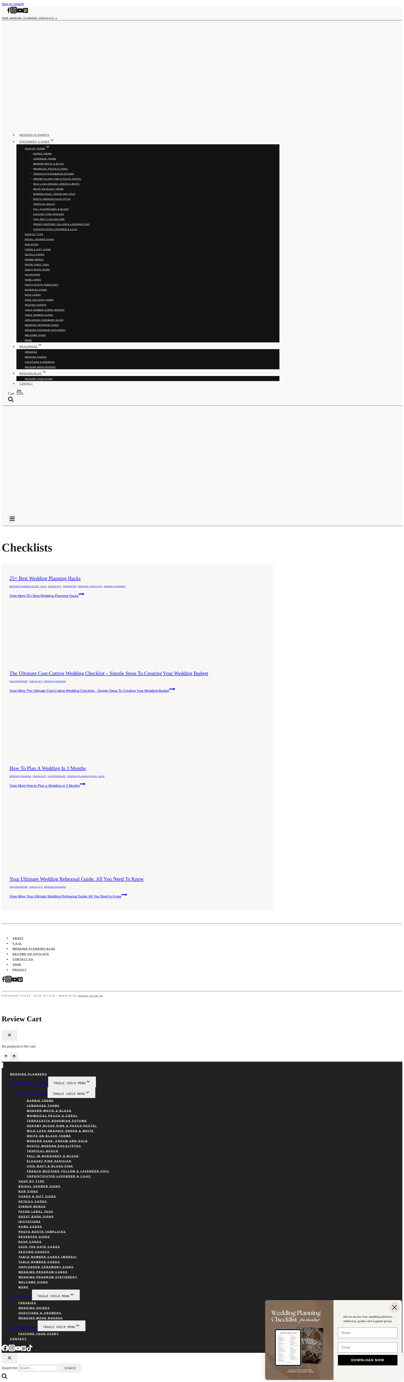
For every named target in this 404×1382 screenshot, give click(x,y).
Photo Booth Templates (41, 285)
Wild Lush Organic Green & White (56, 184)
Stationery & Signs (29, 1083)
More (28, 340)
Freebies (31, 352)
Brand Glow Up (91, 996)
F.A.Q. (17, 943)
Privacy (20, 969)
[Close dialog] (394, 1307)
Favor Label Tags (37, 264)
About (18, 938)
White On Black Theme (48, 189)
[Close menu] (2, 1065)
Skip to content (13, 4)
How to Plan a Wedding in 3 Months (47, 768)
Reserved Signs (36, 290)
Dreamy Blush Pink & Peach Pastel (57, 179)
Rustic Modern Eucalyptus (52, 199)
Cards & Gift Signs (38, 249)
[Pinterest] (25, 12)
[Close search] (9, 1358)
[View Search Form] (14, 399)
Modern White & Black (48, 164)
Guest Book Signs (37, 269)
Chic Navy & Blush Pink (49, 219)
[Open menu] (11, 519)
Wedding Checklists (90, 586)
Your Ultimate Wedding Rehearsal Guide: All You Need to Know (76, 879)
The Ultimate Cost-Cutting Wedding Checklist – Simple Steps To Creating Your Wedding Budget (108, 673)
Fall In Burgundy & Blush (51, 209)
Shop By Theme (33, 1094)
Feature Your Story (39, 379)
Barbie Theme (42, 154)
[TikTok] (29, 1350)
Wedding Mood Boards (40, 367)
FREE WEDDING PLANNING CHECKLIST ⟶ (29, 18)
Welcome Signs (35, 335)
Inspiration (69, 586)
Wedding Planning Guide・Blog (28, 586)
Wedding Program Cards (42, 325)
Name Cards (33, 280)
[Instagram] (13, 12)
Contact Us (23, 959)
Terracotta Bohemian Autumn (53, 174)
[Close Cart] (9, 1035)
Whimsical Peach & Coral (50, 169)
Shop (17, 964)
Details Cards (34, 254)
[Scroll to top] (6, 1057)
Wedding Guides (36, 357)
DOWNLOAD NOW (367, 1360)
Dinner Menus (34, 259)
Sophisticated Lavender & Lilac (55, 229)
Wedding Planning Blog (34, 948)
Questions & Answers (40, 362)
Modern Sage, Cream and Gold (54, 194)
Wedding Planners (34, 135)
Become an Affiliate (31, 954)
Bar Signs (32, 244)
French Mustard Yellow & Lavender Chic (61, 224)
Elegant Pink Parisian (48, 214)
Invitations (32, 275)
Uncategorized (18, 681)
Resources (21, 1296)
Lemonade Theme (44, 159)
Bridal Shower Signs (39, 239)
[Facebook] (8, 12)
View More (43, 596)
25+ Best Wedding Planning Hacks (45, 578)
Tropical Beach (44, 204)
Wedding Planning (115, 586)
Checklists (54, 586)
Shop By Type (34, 234)
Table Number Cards (39, 315)
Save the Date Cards (39, 300)
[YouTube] (20, 12)
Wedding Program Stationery (45, 330)
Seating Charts (35, 305)
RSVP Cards (33, 295)
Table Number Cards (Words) (45, 310)
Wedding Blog (24, 1327)
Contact (26, 383)
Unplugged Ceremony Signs (44, 320)
